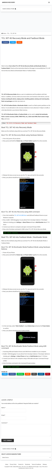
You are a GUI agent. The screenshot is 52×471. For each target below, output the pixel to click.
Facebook (12, 374)
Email (3, 415)
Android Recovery (8, 2)
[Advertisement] (26, 21)
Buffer (34, 374)
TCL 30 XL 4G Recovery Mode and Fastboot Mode (21, 123)
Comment (4, 423)
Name (3, 407)
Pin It (47, 374)
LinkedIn (41, 374)
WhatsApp (20, 374)
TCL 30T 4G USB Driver (20, 215)
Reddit (27, 374)
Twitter (4, 374)
